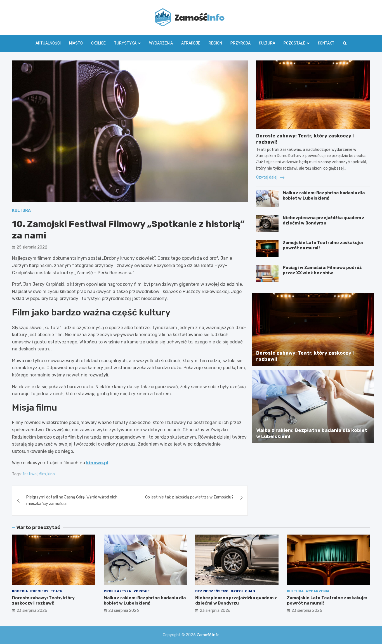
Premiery (39, 591)
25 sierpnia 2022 (31, 247)
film (42, 474)
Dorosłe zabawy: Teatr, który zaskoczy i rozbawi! (43, 600)
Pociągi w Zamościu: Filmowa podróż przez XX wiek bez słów (322, 270)
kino (51, 474)
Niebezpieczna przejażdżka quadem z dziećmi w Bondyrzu (323, 220)
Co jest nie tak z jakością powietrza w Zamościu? (189, 497)
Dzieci (237, 591)
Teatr (57, 591)
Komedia (20, 591)
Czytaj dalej (267, 177)
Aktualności (48, 43)
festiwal (29, 474)
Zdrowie (141, 591)
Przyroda (240, 43)
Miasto (76, 43)
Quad (250, 591)
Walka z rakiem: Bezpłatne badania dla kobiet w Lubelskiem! (324, 195)
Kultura (267, 43)
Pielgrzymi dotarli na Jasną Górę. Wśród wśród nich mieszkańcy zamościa (71, 500)
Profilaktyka (117, 591)
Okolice (98, 43)
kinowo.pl (97, 462)
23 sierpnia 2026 (31, 610)
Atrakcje (190, 43)
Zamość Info (208, 635)
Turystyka (125, 43)
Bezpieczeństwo (211, 591)
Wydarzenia (161, 43)
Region (215, 43)
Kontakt (326, 43)
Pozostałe (294, 43)
